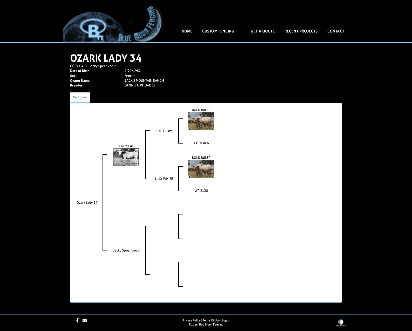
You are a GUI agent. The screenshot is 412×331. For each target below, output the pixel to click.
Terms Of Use (211, 320)
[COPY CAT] (126, 157)
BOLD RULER (201, 109)
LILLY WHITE (164, 178)
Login (225, 320)
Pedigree (80, 97)
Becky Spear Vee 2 (102, 66)
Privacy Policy (192, 320)
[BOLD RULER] (201, 121)
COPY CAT (77, 66)
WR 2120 (201, 190)
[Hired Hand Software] (340, 324)
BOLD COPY (164, 130)
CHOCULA (201, 142)
